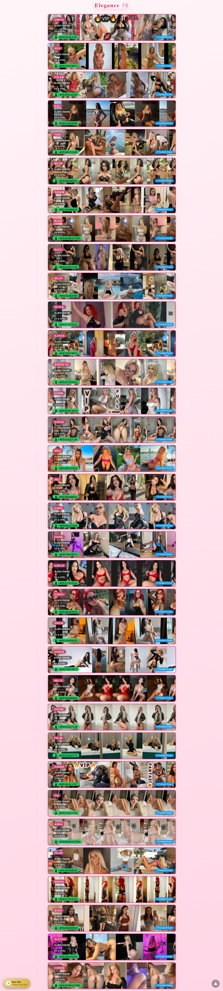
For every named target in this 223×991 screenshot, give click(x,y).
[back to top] (216, 984)
